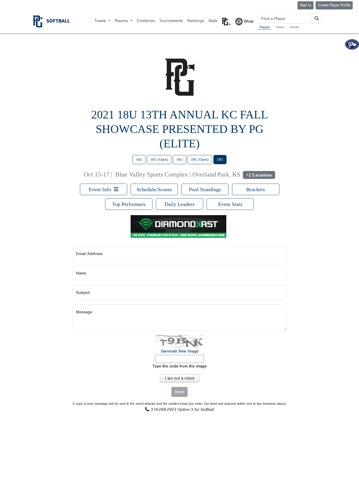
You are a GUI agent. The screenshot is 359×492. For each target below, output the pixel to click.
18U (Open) (200, 160)
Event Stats (230, 204)
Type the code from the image (179, 366)
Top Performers (129, 204)
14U (139, 160)
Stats (212, 20)
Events (294, 27)
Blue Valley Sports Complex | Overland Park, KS (177, 174)
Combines (146, 20)
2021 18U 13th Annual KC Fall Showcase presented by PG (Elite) (179, 129)
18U (220, 160)
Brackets (255, 189)
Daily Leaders (179, 204)
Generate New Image (179, 351)
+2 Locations (259, 175)
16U (179, 160)
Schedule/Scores (154, 189)
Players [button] (122, 20)
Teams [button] (100, 20)
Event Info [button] (101, 189)
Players (265, 27)
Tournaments (171, 20)
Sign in (305, 5)
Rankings (195, 20)
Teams (280, 27)
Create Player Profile (334, 5)
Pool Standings (205, 189)
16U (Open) (159, 160)
